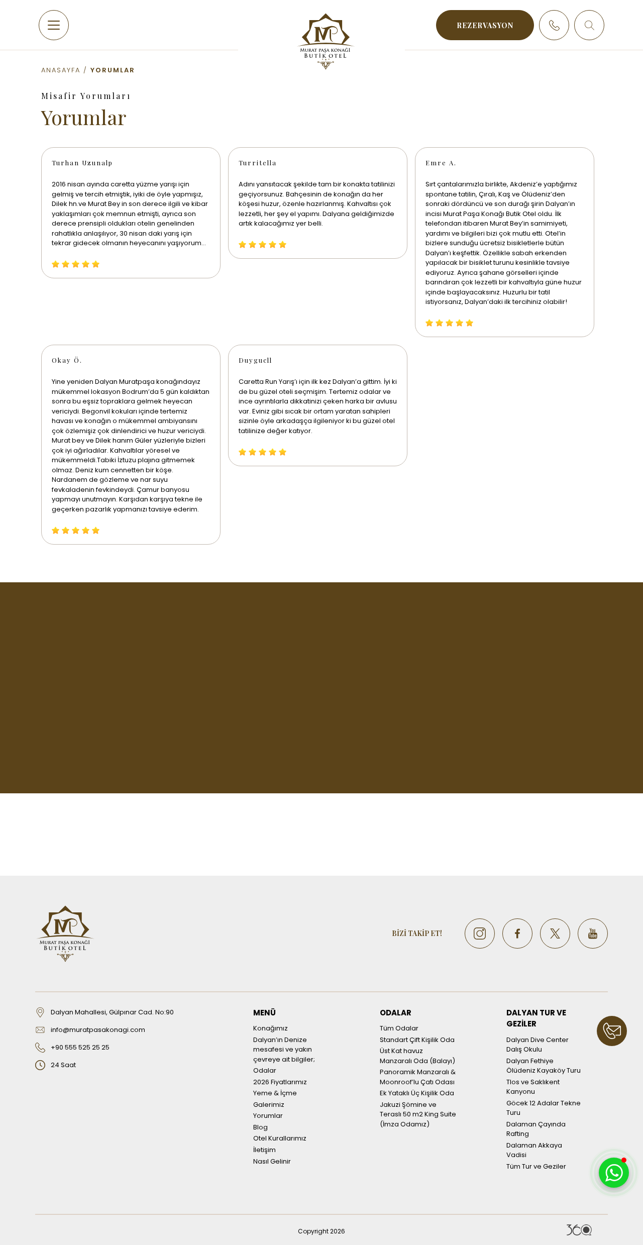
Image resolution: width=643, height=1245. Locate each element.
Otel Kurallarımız (279, 1138)
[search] (589, 25)
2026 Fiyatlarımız (280, 1082)
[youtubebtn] (593, 933)
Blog (260, 1127)
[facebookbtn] (517, 933)
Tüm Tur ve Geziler (536, 1166)
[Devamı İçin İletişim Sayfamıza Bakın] (612, 1031)
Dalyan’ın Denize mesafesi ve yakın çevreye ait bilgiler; (284, 1049)
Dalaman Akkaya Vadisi (534, 1150)
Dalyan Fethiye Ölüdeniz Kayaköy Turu (543, 1066)
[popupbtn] (614, 1173)
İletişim (264, 1150)
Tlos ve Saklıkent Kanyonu (533, 1087)
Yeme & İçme (275, 1093)
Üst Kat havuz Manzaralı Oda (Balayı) (417, 1056)
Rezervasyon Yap (321, 779)
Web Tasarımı (579, 1229)
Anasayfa (60, 70)
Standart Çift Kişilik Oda (417, 1040)
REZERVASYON (485, 25)
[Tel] (554, 25)
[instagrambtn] (480, 933)
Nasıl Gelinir (272, 1161)
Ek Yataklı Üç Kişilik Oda (417, 1093)
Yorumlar (268, 1115)
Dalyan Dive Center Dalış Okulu (537, 1045)
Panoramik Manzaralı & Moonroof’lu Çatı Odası (418, 1077)
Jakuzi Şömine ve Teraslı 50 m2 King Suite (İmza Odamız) (418, 1114)
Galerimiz (268, 1104)
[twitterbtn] (555, 933)
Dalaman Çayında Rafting (536, 1129)
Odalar (264, 1070)
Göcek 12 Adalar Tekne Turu (543, 1108)
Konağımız (270, 1028)
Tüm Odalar (399, 1028)
